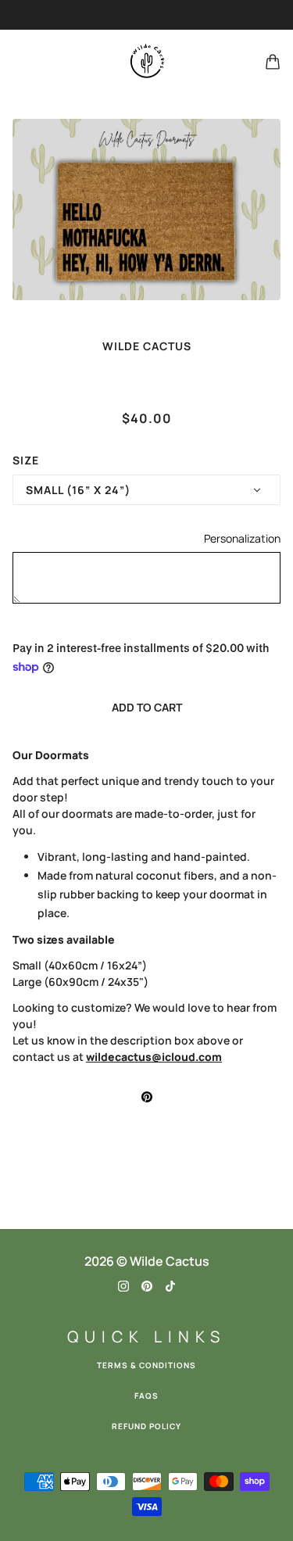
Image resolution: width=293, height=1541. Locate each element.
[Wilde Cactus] (146, 61)
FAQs (146, 1395)
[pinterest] (147, 1284)
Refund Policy (146, 1426)
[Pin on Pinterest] (147, 1095)
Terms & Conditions (146, 1365)
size (26, 460)
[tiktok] (170, 1284)
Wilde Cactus (146, 346)
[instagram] (123, 1284)
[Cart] (272, 62)
